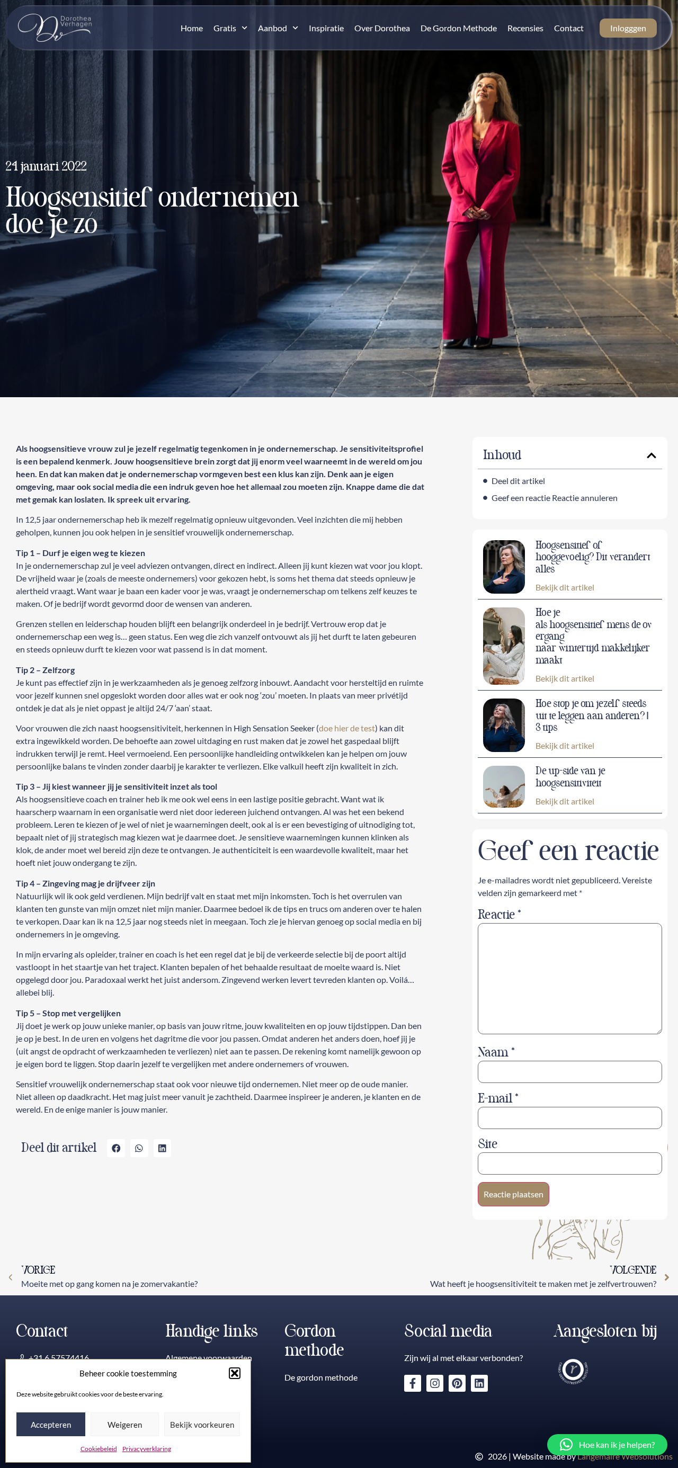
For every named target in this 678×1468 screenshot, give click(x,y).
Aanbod (272, 28)
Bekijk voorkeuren (202, 1424)
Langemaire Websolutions (625, 1456)
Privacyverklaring (146, 1449)
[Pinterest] (457, 1383)
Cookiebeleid (99, 1449)
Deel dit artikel (518, 481)
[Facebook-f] (412, 1383)
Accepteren (51, 1424)
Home (192, 28)
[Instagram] (434, 1383)
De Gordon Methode (459, 28)
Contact (569, 28)
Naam (496, 1053)
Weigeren (125, 1424)
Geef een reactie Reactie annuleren (555, 498)
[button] (234, 1373)
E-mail (498, 1099)
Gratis (224, 28)
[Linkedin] (479, 1383)
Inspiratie (326, 28)
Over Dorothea (382, 28)
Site (487, 1144)
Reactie (499, 915)
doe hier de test (347, 728)
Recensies (525, 28)
